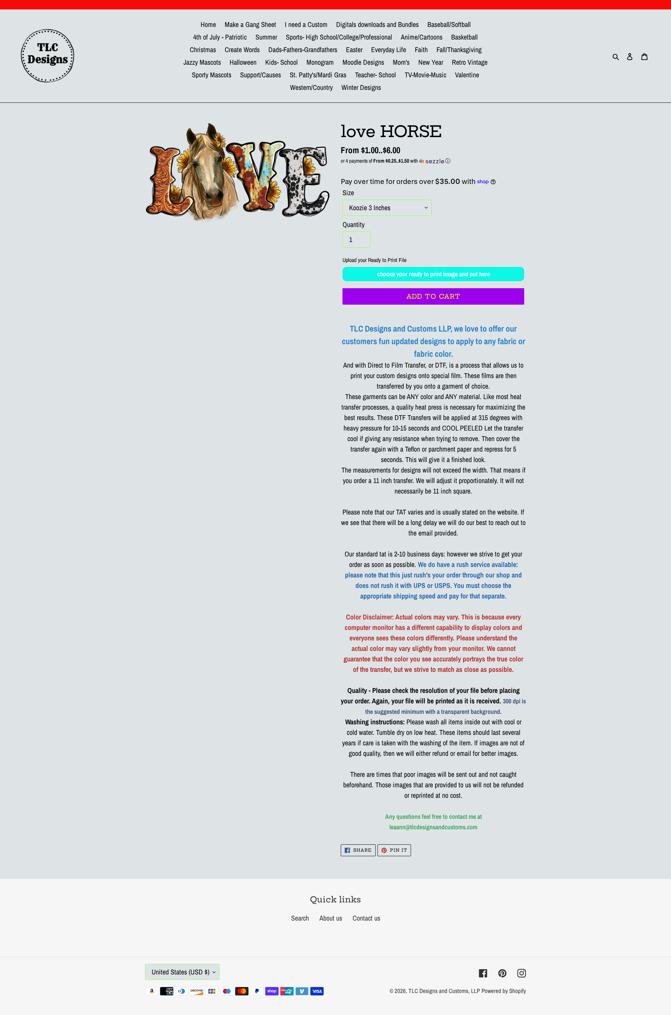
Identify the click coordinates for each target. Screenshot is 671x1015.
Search (300, 918)
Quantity (353, 224)
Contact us (366, 918)
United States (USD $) (180, 972)
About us (330, 918)
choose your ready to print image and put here (433, 274)
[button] (433, 160)
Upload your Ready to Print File (374, 259)
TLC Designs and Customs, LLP (444, 991)
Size (348, 192)
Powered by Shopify (504, 991)
